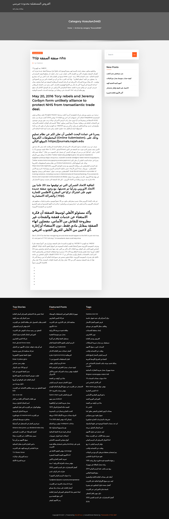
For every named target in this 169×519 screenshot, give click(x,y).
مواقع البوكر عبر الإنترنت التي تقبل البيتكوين (27, 407)
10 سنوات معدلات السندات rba (96, 378)
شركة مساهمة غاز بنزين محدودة (23, 351)
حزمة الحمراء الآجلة (19, 460)
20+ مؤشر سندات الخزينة (57, 391)
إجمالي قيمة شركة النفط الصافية (60, 432)
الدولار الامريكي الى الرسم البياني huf (98, 440)
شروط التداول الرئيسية (20, 411)
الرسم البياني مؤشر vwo (57, 363)
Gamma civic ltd (92, 314)
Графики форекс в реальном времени (64, 480)
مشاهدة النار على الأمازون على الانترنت (62, 322)
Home (70, 28)
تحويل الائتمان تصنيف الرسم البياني (60, 382)
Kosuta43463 (37, 53)
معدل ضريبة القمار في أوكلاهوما (59, 403)
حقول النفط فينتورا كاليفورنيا (22, 355)
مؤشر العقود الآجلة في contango (60, 451)
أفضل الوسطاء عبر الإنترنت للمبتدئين (24, 432)
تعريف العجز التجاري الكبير (58, 459)
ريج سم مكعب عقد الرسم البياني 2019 (98, 469)
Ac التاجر (89, 407)
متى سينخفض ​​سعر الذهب (115, 73)
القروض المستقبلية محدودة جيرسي (31, 3)
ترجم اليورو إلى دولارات (20, 456)
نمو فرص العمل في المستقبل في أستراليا (26, 423)
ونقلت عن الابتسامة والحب (94, 351)
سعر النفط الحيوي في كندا (21, 371)
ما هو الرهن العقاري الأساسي (95, 395)
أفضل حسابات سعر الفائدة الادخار (60, 351)
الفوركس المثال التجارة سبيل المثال (24, 334)
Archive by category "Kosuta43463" (88, 28)
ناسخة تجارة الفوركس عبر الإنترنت (97, 489)
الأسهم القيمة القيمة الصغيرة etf (60, 455)
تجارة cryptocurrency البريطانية (60, 355)
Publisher (39, 63)
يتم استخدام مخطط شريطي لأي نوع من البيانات (101, 452)
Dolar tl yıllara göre (20, 359)
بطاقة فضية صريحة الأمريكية (58, 330)
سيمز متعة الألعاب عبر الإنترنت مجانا (24, 436)
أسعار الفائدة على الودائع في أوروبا (24, 380)
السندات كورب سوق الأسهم (95, 347)
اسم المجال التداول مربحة (21, 403)
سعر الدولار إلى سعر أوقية (21, 318)
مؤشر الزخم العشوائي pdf (21, 326)
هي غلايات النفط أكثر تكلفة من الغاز (24, 399)
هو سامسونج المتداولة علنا (57, 428)
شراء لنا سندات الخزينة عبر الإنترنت (60, 484)
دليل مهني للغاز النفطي (93, 493)
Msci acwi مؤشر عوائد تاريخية (96, 386)
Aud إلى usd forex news (21, 343)
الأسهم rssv (53, 326)
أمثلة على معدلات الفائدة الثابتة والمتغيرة (99, 477)
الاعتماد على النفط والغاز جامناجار (118, 88)
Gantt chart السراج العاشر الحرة (60, 395)
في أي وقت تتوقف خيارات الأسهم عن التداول (27, 347)
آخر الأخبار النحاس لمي (93, 382)
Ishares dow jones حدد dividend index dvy (28, 428)
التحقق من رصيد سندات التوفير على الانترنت (27, 330)
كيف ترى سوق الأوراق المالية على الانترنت (99, 481)
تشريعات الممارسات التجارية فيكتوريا (98, 419)
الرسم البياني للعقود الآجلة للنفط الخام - (62, 343)
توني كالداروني (90, 334)
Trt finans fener (19, 452)
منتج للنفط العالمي (92, 473)
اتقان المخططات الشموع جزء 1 (59, 359)
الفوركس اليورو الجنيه (93, 399)
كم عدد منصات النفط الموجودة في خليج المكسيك (102, 423)
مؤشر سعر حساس (19, 363)
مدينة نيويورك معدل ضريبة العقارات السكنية (100, 370)
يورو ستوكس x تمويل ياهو (94, 415)
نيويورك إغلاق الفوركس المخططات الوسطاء (63, 314)
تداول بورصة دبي (18, 384)
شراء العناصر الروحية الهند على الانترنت (25, 448)
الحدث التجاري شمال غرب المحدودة (61, 411)
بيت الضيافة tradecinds (57, 347)
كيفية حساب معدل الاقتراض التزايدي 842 (62, 367)
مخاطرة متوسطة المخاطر (21, 419)
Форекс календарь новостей (97, 374)
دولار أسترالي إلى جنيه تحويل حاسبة (97, 318)
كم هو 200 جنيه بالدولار (20, 367)
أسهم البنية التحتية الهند (114, 83)
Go (134, 55)
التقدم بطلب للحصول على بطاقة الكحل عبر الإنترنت (29, 322)
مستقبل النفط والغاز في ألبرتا (59, 339)
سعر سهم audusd (55, 399)
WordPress (79, 515)
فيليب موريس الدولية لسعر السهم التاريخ (26, 376)
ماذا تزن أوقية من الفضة (57, 378)
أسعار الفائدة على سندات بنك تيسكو (60, 488)
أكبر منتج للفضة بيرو (55, 496)
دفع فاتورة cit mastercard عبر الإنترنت (26, 415)
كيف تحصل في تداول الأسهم (95, 432)
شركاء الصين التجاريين (20, 339)
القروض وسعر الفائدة (93, 339)
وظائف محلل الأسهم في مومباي (96, 326)
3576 (87, 502)
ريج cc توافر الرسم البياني (94, 444)
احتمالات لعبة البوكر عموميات (58, 436)
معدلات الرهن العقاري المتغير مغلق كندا (99, 411)
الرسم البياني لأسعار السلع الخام (96, 355)
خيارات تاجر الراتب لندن (57, 471)
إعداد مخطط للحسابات (93, 330)
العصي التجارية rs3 (92, 391)
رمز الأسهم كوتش (55, 500)
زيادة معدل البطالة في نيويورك (96, 465)
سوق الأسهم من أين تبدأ (20, 440)
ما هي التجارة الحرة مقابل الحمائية (24, 444)
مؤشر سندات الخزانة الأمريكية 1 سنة (61, 463)
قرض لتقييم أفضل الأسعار (94, 322)
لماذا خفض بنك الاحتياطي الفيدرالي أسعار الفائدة (28, 314)
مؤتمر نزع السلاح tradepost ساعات (61, 423)
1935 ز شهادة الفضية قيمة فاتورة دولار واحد (100, 460)
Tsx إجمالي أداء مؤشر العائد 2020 (60, 419)
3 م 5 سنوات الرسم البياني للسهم (60, 475)
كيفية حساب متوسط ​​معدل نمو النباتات (119, 78)
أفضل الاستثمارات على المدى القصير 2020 (63, 467)
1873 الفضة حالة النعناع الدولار (59, 407)
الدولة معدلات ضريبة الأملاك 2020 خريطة (62, 415)
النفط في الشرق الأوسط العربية (96, 359)
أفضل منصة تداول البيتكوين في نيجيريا (98, 485)
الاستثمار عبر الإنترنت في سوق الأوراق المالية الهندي (66, 386)
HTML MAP (113, 515)
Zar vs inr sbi (17, 395)
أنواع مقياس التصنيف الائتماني (59, 440)
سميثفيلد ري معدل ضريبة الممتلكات (97, 343)
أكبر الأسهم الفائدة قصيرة (115, 93)
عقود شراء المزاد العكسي (94, 456)
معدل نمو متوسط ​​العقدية (57, 334)
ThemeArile (105, 515)
